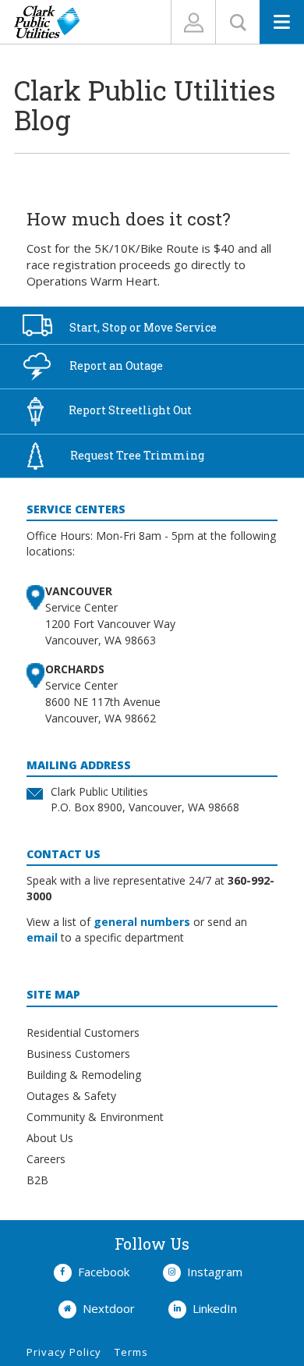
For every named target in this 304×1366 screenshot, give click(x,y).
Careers (46, 1158)
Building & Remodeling (84, 1074)
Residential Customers (83, 1032)
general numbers (142, 921)
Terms (131, 1352)
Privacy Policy (64, 1352)
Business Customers (78, 1053)
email (42, 937)
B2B (37, 1180)
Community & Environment (95, 1116)
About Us (50, 1137)
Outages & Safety (71, 1095)
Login (193, 22)
